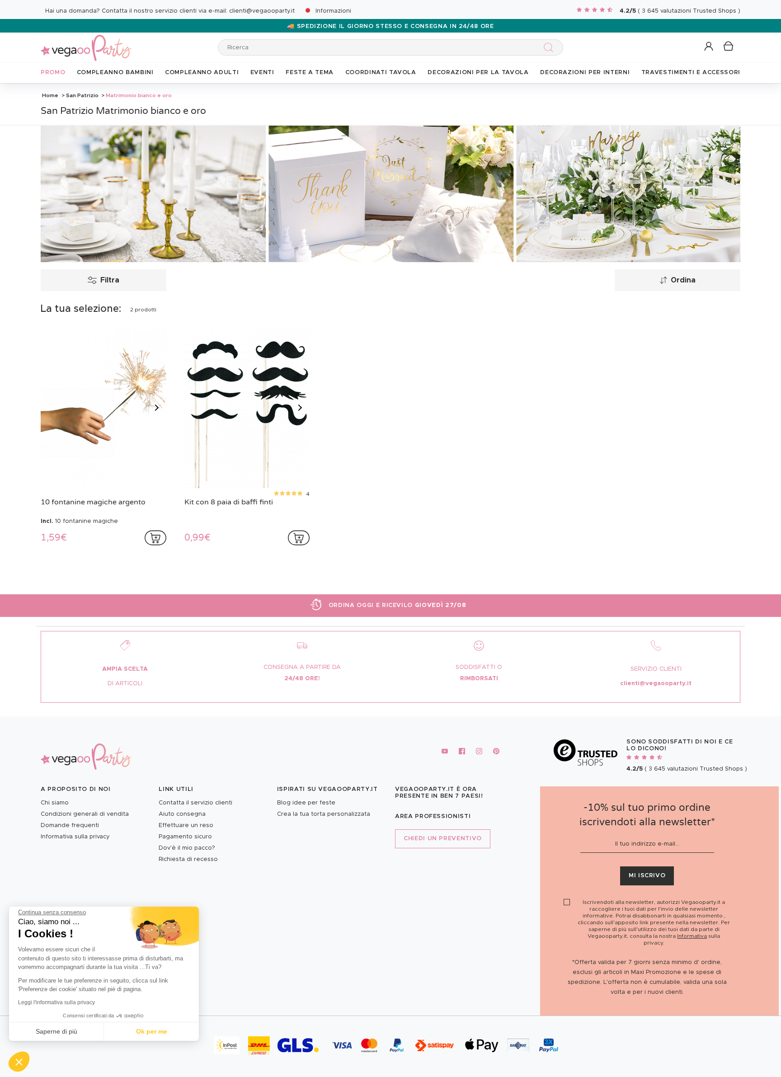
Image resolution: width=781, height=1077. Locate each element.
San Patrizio (82, 95)
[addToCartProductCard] (155, 538)
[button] (19, 1061)
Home (50, 95)
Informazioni (333, 11)
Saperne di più (56, 1031)
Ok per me (151, 1031)
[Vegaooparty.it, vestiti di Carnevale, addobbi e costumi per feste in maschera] (86, 43)
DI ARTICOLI (125, 684)
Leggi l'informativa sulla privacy (56, 1002)
